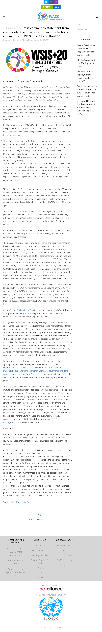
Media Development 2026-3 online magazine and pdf (86, 48)
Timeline (40, 567)
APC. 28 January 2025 (19, 502)
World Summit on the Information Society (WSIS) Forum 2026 (87, 89)
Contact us (64, 565)
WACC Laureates (64, 560)
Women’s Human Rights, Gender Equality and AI (85, 74)
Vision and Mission (40, 550)
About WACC (40, 545)
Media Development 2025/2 (35, 40)
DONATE (47, 7)
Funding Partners (64, 555)
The (36, 370)
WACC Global (57, 627)
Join (40, 572)
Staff (64, 550)
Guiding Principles (40, 555)
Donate (40, 577)
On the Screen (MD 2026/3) (15, 562)
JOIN (57, 7)
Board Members (64, 545)
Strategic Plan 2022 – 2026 (40, 561)
